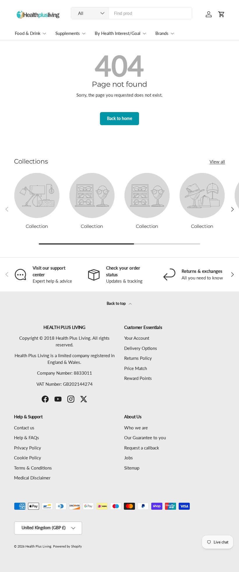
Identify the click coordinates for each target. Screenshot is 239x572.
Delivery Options (140, 348)
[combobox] (131, 13)
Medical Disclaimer (32, 477)
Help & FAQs (26, 437)
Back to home (119, 118)
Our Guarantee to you (145, 437)
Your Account (136, 338)
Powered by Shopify (67, 546)
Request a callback (141, 447)
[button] (221, 14)
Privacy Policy (27, 447)
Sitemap (131, 467)
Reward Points (138, 378)
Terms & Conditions (33, 467)
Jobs (128, 457)
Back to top (116, 303)
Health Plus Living (38, 546)
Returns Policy (138, 358)
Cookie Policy (27, 457)
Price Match (135, 368)
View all (217, 161)
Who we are (136, 427)
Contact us (24, 427)
